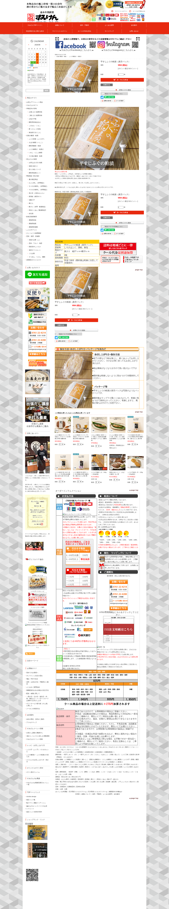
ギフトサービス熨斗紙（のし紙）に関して (37, 704)
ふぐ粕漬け (77, 759)
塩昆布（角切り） (85, 767)
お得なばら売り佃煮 (35, 162)
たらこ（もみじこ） (102, 754)
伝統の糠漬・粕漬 (61, 56)
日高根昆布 (71, 787)
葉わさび (58, 767)
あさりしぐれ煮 (108, 767)
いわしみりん (102, 747)
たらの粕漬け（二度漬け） (115, 762)
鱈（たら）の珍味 (35, 129)
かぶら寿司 (65, 779)
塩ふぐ (63, 749)
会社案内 (134, 25)
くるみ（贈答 (94, 772)
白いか (121, 747)
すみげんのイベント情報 (34, 739)
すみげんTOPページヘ (35, 25)
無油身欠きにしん (35, 132)
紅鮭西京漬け (89, 752)
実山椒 (103, 764)
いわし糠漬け (117, 759)
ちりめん (91, 764)
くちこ (133, 747)
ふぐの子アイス (31, 230)
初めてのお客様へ (32, 672)
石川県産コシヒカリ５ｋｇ (78, 791)
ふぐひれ (76, 749)
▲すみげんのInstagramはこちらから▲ (118, 50)
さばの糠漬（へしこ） (36, 142)
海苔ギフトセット (35, 250)
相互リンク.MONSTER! (34, 812)
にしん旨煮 (83, 764)
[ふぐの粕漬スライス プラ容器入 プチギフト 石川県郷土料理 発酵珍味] (81, 431)
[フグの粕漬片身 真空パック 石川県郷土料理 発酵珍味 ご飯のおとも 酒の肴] (136, 431)
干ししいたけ (123, 782)
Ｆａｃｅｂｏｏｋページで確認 (37, 622)
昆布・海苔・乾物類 (33, 236)
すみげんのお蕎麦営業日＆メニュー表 (37, 784)
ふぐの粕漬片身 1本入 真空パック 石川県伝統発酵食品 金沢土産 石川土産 (62, 474)
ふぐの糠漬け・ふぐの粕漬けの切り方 (37, 756)
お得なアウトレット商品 (34, 102)
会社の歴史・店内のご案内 (35, 719)
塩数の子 (32, 200)
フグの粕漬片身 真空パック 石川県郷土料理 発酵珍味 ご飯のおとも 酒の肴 (135, 436)
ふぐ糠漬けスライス (83, 762)
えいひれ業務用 (81, 747)
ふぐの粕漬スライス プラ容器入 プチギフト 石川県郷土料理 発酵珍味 (81, 436)
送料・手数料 (84, 25)
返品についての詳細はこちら (114, 93)
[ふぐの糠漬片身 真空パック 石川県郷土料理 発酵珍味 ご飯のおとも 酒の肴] (81, 469)
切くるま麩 (100, 782)
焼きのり (133, 782)
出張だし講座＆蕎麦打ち (34, 733)
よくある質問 (109, 25)
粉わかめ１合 (65, 777)
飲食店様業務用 (31, 216)
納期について (59, 25)
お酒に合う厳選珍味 (35, 112)
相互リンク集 (30, 800)
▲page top (133, 490)
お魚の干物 (32, 119)
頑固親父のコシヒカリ (33, 260)
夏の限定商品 (33, 179)
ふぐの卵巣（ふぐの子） (37, 139)
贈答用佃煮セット (35, 173)
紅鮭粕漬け (99, 752)
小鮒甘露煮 (74, 767)
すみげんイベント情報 (35, 728)
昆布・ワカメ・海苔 (35, 243)
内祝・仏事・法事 (61, 789)
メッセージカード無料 (37, 607)
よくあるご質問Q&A (33, 687)
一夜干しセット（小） (70, 754)
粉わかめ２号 (76, 777)
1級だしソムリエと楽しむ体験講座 (37, 736)
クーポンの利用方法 (33, 709)
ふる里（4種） (68, 774)
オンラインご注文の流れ (34, 676)
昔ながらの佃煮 (31, 159)
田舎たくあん (101, 779)
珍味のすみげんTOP (60, 54)
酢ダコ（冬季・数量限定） (38, 207)
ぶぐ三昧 (125, 754)
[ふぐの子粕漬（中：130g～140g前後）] (136, 467)
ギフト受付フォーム (33, 772)
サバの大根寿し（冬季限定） (38, 186)
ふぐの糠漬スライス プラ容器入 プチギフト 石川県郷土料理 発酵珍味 (63, 436)
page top (139, 270)
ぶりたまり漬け (68, 752)
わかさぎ (134, 764)
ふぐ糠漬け (68, 759)
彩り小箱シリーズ (35, 169)
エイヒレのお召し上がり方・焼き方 (37, 761)
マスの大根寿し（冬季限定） (38, 190)
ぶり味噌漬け (79, 752)
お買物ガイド (32, 668)
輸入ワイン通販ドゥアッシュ (36, 803)
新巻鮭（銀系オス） (35, 196)
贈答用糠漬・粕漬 (35, 146)
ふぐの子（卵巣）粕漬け (66, 762)
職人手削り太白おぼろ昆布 (69, 782)
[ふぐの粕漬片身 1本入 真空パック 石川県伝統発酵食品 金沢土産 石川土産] (63, 469)
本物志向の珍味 (31, 108)
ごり (70, 764)
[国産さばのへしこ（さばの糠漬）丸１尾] (117, 469)
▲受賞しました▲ (37, 575)
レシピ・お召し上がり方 (36, 745)
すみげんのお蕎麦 (33, 778)
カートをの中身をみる (139, 11)
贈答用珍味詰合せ (35, 122)
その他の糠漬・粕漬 (35, 156)
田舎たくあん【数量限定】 (38, 210)
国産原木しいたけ (35, 247)
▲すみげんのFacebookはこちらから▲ (76, 50)
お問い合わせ (134, 31)
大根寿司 (73, 779)
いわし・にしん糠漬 (35, 152)
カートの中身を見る (84, 31)
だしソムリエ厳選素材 (33, 233)
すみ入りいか (113, 747)
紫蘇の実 (110, 764)
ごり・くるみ (106, 772)
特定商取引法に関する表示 (35, 31)
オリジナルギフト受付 (35, 768)
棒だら (31, 203)
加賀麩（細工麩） (112, 782)
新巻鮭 (87, 779)
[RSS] (30, 654)
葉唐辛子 (66, 767)
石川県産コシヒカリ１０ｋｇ (97, 791)
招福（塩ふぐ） (115, 754)
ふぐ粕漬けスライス (97, 762)
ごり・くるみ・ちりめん (121, 772)
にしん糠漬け (107, 759)
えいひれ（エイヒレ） (67, 747)
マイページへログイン (121, 11)
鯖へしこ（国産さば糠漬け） (91, 759)
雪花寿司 (81, 779)
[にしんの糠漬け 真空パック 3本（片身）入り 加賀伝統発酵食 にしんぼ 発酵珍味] (117, 431)
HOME (77, 794)
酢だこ (93, 779)
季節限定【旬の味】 (33, 176)
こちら (118, 612)
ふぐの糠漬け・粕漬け (75, 56)
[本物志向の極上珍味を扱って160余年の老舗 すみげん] (38, 21)
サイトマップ (109, 31)
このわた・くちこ (35, 126)
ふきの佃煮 (118, 767)
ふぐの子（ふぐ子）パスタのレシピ (37, 750)
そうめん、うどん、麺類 (37, 257)
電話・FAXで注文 (32, 679)
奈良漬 (31, 213)
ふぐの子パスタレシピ (37, 591)
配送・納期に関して (33, 693)
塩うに (69, 749)
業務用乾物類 (33, 227)
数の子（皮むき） (113, 779)
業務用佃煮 (32, 223)
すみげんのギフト (32, 105)
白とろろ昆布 (83, 782)
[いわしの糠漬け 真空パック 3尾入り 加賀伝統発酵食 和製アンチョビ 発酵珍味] (99, 431)
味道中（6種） (74, 772)
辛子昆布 (127, 764)
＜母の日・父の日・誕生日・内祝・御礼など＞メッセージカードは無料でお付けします (37, 698)
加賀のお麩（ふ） (35, 240)
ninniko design (31, 796)
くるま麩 (93, 782)
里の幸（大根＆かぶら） (37, 193)
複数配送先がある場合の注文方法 (37, 690)
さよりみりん (92, 747)
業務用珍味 (32, 220)
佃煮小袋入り (33, 166)
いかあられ (118, 764)
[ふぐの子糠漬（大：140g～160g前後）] (99, 469)
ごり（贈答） (84, 772)
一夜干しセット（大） (86, 754)
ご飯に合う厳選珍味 (35, 115)
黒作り (127, 747)
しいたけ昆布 (128, 767)
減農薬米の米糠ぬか (115, 791)
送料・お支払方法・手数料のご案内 (37, 683)
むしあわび (68, 757)
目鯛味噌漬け (108, 752)
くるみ (75, 764)
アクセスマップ (31, 722)
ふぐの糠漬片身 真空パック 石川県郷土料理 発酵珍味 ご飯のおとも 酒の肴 (81, 474)
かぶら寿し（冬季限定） (37, 183)
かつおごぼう (97, 767)
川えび (98, 764)
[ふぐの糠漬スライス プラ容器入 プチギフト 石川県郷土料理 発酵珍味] (63, 431)
